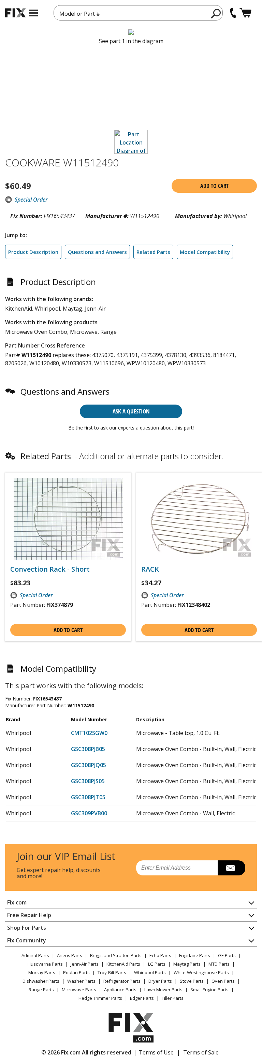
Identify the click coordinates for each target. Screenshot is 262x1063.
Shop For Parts (26, 927)
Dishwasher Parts (41, 981)
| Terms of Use (154, 1052)
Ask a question (131, 411)
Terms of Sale (201, 1052)
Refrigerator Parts (122, 981)
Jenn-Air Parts (85, 964)
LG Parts (156, 964)
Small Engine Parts (209, 989)
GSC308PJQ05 (88, 765)
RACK (150, 569)
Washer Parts (81, 981)
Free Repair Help (29, 915)
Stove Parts (192, 981)
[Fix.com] (15, 12)
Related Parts (153, 251)
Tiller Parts (173, 998)
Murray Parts (41, 972)
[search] (216, 13)
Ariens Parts (69, 955)
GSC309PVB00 (89, 813)
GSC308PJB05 (88, 749)
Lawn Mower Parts (163, 989)
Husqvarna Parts (45, 964)
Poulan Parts (76, 972)
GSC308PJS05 (88, 781)
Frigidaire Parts (194, 955)
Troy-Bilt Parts (112, 972)
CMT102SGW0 (89, 733)
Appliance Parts (120, 989)
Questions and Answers (97, 251)
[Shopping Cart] (245, 13)
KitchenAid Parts (123, 964)
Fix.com (17, 902)
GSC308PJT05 (88, 797)
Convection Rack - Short (50, 569)
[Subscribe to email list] (231, 867)
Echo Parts (160, 955)
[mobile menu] (33, 13)
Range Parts (41, 989)
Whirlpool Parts (150, 972)
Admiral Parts (35, 955)
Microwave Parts (79, 989)
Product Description (33, 251)
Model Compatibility (205, 251)
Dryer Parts (160, 981)
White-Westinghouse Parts (201, 972)
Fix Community (26, 940)
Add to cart (214, 186)
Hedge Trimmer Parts (100, 998)
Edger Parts (142, 998)
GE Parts (227, 955)
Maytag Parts (187, 964)
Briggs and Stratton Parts (116, 955)
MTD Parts (219, 964)
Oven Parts (223, 981)
